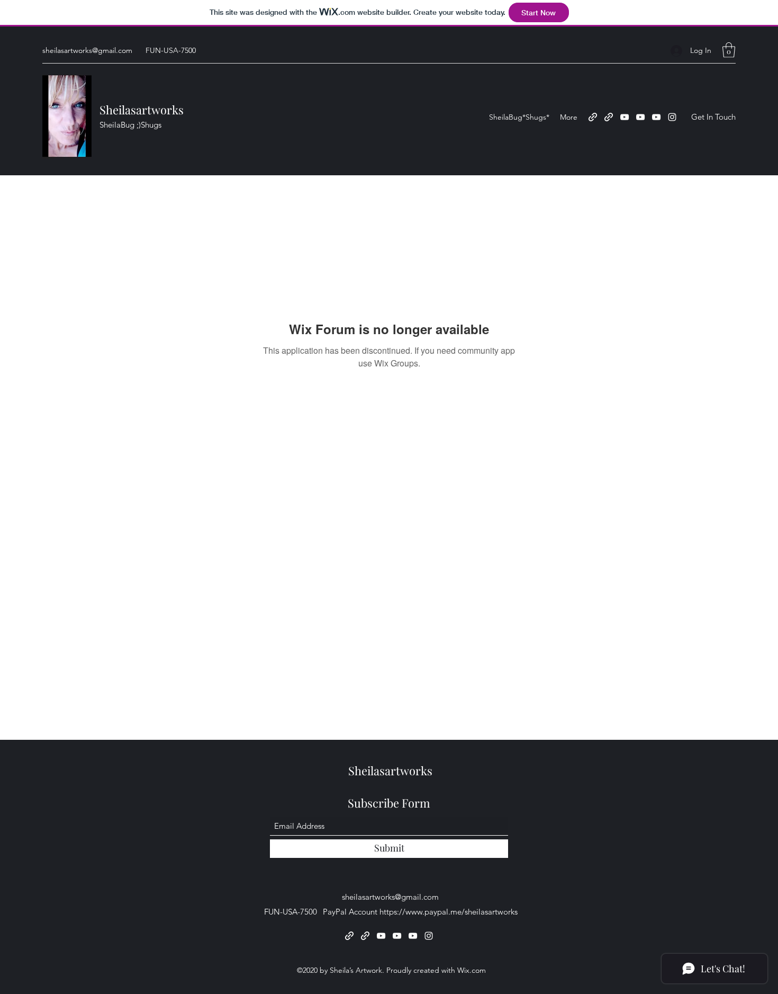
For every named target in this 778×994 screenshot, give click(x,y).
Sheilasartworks (141, 110)
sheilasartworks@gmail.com (87, 50)
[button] (728, 50)
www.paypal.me (433, 912)
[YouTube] (624, 117)
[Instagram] (672, 117)
